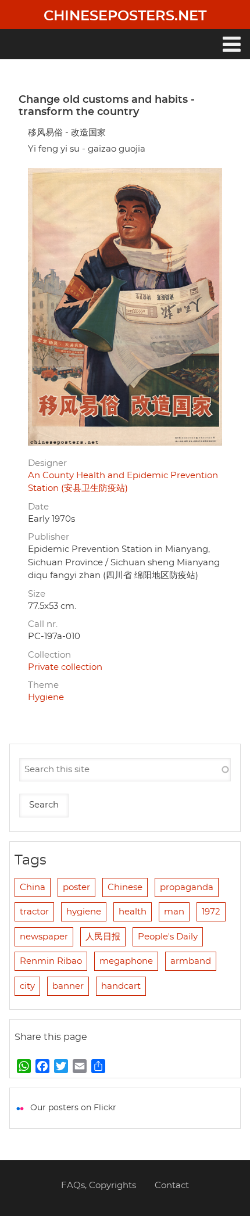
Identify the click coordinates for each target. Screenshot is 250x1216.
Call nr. (43, 624)
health (133, 911)
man (174, 911)
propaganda (186, 887)
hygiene (83, 911)
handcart (121, 986)
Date (38, 507)
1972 (211, 911)
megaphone (126, 961)
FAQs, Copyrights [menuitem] (98, 1185)
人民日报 (102, 936)
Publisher (48, 537)
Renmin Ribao (51, 961)
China (32, 887)
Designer (47, 463)
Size (36, 594)
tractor (34, 911)
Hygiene (46, 697)
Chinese (125, 887)
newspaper (44, 936)
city (27, 986)
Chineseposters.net (125, 16)
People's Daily (168, 936)
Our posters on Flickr (73, 1108)
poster (76, 887)
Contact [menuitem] (172, 1185)
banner (68, 986)
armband (190, 961)
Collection (49, 655)
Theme (43, 685)
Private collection (65, 667)
